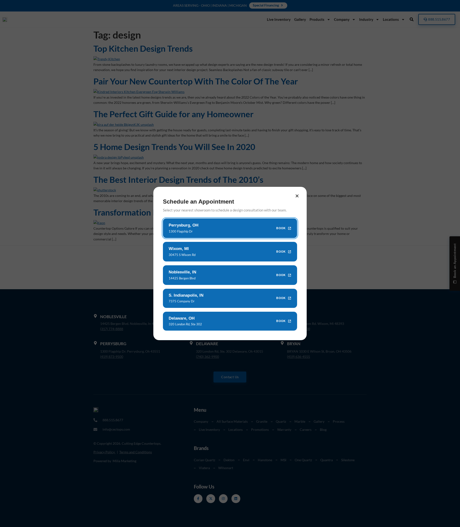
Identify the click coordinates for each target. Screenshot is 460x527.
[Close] (297, 196)
